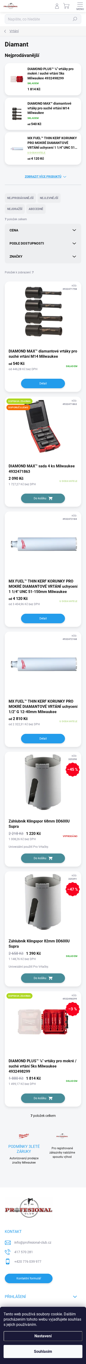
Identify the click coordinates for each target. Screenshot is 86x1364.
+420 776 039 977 (27, 1261)
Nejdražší (14, 209)
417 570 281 (23, 1252)
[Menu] (80, 6)
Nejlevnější (49, 198)
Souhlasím (43, 1351)
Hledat (75, 19)
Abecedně (36, 209)
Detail (43, 383)
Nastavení (43, 1336)
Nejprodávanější (20, 198)
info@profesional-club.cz (32, 1242)
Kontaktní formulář (28, 1278)
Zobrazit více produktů (43, 176)
